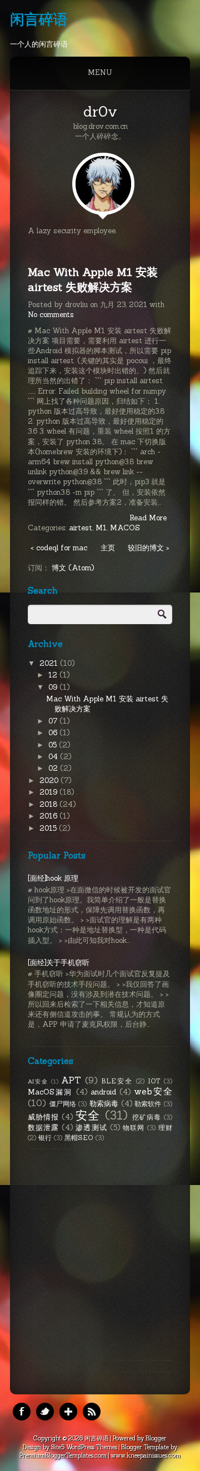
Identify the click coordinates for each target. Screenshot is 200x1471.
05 (53, 745)
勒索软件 (148, 1104)
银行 (45, 1137)
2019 (49, 792)
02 (54, 768)
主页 (108, 548)
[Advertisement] (100, 1254)
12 (53, 675)
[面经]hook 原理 (53, 878)
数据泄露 (43, 1127)
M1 (101, 528)
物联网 (133, 1127)
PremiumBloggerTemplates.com (63, 1455)
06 (53, 732)
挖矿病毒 (146, 1117)
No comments (51, 314)
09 (53, 687)
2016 (49, 816)
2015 (49, 828)
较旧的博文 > (148, 548)
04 (54, 756)
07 (53, 721)
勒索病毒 (104, 1103)
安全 (88, 1115)
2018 (49, 804)
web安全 (153, 1091)
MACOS (125, 528)
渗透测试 (91, 1127)
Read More (148, 518)
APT (71, 1080)
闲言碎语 (39, 19)
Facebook (22, 1411)
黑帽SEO (78, 1137)
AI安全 (38, 1081)
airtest (80, 528)
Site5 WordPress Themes (84, 1447)
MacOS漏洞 (50, 1092)
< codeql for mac (59, 548)
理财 (165, 1127)
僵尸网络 (63, 1104)
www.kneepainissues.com (146, 1455)
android (103, 1092)
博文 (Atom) (73, 568)
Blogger (156, 1438)
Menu (100, 72)
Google (68, 1411)
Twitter (45, 1411)
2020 (50, 780)
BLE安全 (117, 1081)
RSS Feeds (92, 1411)
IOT (154, 1081)
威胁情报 (43, 1117)
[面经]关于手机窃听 (58, 962)
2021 (49, 663)
